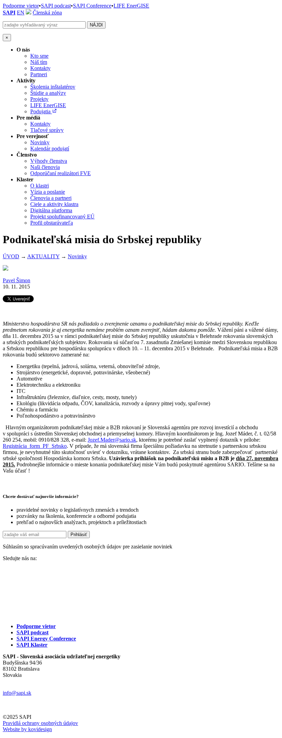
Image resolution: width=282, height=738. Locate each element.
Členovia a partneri (51, 198)
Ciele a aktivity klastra (54, 204)
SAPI (9, 12)
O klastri (39, 186)
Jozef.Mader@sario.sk (112, 440)
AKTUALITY (43, 256)
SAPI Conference (92, 6)
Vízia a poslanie (47, 192)
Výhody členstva (48, 161)
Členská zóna (47, 12)
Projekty (39, 99)
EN (20, 12)
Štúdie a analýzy (48, 93)
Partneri (38, 74)
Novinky (40, 142)
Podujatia (41, 111)
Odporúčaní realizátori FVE (60, 173)
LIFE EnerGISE (131, 6)
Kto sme (39, 56)
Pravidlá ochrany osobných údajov (40, 723)
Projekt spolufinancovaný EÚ (62, 216)
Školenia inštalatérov (52, 87)
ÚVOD (11, 256)
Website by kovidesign (27, 729)
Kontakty (40, 68)
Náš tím (38, 62)
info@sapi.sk (17, 693)
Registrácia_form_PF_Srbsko (35, 446)
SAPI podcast (56, 6)
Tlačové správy (47, 130)
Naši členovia (45, 167)
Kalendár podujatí (49, 148)
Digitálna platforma (51, 210)
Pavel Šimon (16, 280)
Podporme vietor (21, 6)
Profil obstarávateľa (51, 223)
